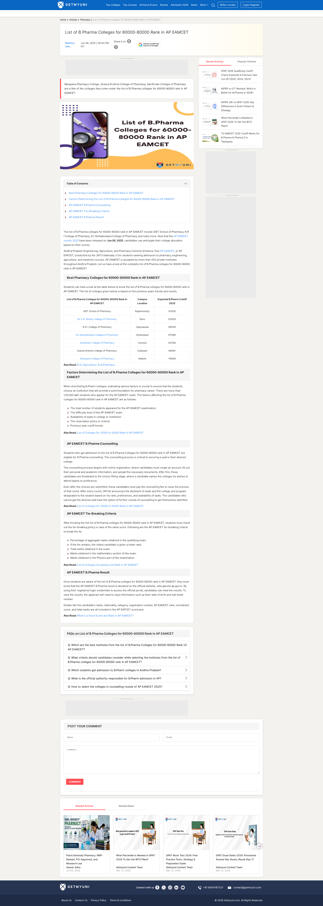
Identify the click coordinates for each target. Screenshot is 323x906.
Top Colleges (113, 4)
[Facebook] (157, 887)
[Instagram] (170, 887)
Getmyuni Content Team (129, 867)
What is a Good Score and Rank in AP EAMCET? (105, 615)
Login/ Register (251, 4)
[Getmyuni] (73, 5)
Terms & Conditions (120, 900)
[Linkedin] (176, 887)
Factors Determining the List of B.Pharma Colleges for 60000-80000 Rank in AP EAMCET (122, 199)
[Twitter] (163, 887)
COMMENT (75, 781)
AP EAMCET (167, 251)
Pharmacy (85, 19)
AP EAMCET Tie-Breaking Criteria (89, 211)
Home (63, 19)
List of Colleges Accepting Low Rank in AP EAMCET (107, 564)
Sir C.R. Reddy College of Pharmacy (97, 319)
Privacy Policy (98, 900)
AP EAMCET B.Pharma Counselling (89, 205)
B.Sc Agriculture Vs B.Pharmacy (96, 364)
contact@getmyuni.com (247, 887)
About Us (66, 900)
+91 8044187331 (213, 887)
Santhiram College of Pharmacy (97, 342)
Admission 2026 (179, 4)
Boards (164, 4)
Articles (73, 19)
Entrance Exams (148, 4)
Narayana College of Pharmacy (97, 358)
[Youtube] (183, 887)
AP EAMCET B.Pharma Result (86, 217)
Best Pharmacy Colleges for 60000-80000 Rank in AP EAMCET (106, 193)
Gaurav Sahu (73, 867)
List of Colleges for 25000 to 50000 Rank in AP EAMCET (110, 432)
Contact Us (81, 900)
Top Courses (130, 4)
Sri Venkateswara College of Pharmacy (97, 334)
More (203, 4)
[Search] (213, 5)
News (194, 4)
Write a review (228, 4)
